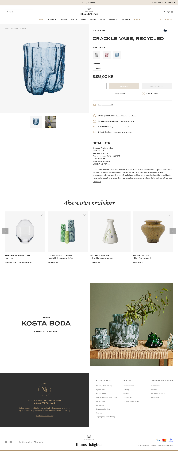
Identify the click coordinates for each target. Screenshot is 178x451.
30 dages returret (89, 3)
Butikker (154, 390)
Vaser (24, 28)
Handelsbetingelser (103, 409)
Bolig (7, 28)
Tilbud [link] (40, 19)
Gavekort (127, 394)
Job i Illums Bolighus (158, 394)
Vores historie (155, 386)
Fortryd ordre (101, 394)
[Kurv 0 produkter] (172, 11)
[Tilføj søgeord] (7, 12)
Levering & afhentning (104, 386)
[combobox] (19, 11)
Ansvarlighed (155, 397)
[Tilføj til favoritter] (42, 215)
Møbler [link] (52, 19)
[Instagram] (10, 442)
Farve (99, 47)
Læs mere (97, 181)
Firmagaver (128, 397)
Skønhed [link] (113, 19)
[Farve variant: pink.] (107, 55)
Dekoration (15, 28)
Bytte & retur (100, 390)
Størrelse (96, 63)
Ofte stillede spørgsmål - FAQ (106, 397)
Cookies (99, 413)
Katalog (126, 390)
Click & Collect (101, 401)
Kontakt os (100, 405)
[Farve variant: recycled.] (117, 55)
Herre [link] (93, 19)
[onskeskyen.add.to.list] (165, 30)
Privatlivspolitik (39, 442)
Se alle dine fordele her (44, 416)
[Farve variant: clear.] (96, 55)
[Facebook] (6, 442)
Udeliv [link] (137, 19)
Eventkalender (129, 386)
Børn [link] (102, 19)
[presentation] (5, 231)
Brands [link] (126, 19)
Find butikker (157, 3)
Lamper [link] (64, 19)
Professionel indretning (131, 401)
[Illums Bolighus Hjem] (89, 11)
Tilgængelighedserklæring (105, 417)
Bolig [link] (74, 19)
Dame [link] (83, 19)
